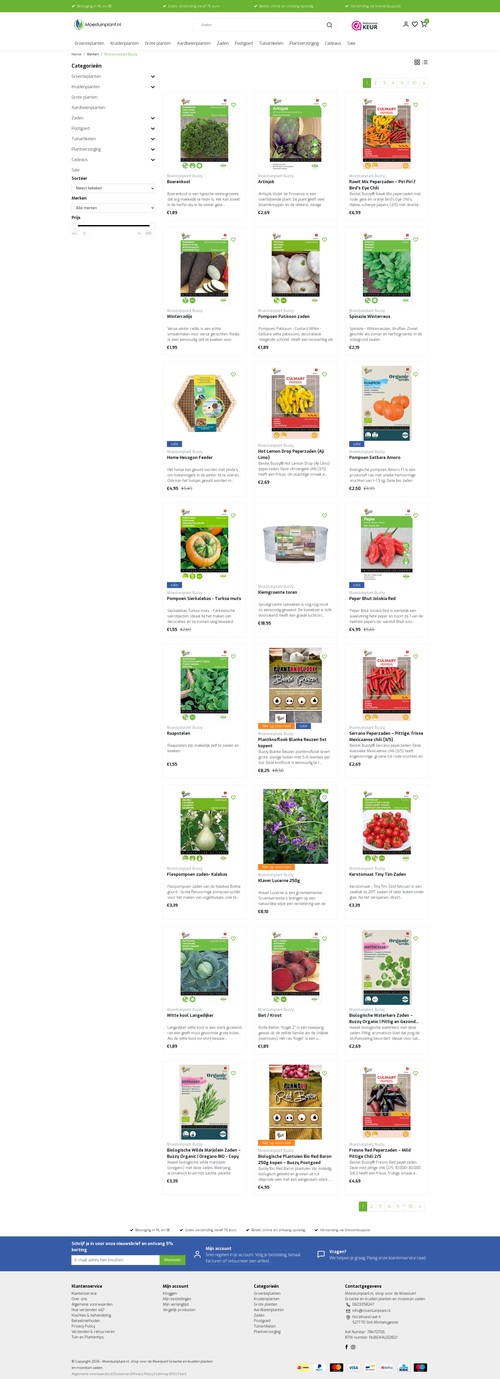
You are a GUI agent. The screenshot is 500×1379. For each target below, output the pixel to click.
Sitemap (162, 1374)
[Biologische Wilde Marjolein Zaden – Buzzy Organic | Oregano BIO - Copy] (204, 1102)
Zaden (223, 43)
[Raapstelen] (204, 685)
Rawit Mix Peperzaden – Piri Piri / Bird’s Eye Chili (382, 185)
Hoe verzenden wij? (88, 1309)
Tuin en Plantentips (88, 1337)
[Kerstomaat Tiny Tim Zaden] (386, 826)
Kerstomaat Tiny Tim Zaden (377, 874)
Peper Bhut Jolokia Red (372, 598)
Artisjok (266, 181)
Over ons (79, 1299)
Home (77, 54)
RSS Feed (178, 1374)
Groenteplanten (89, 43)
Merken (93, 54)
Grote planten (158, 43)
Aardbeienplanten (194, 43)
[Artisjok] (295, 133)
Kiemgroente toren (277, 592)
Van (74, 233)
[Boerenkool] (204, 133)
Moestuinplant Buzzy (121, 54)
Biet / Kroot (270, 1015)
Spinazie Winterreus (369, 316)
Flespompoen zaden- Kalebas (197, 874)
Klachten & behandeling (91, 1315)
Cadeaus (333, 43)
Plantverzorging (304, 43)
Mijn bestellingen (177, 1299)
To (139, 233)
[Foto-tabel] (417, 62)
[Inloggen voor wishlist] (233, 105)
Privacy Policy (83, 1326)
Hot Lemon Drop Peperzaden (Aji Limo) (291, 454)
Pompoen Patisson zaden (284, 316)
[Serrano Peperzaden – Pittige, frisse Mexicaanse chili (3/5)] (386, 685)
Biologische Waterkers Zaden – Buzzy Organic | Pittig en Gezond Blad (382, 1019)
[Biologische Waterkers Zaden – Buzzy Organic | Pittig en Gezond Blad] (386, 967)
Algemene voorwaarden (92, 1304)
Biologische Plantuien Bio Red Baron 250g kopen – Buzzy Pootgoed (295, 1159)
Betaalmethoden (86, 1320)
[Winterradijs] (204, 268)
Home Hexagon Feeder (190, 457)
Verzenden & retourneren (93, 1331)
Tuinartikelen (271, 43)
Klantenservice (84, 1293)
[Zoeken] (329, 25)
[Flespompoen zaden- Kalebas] (204, 826)
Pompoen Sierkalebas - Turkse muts (204, 598)
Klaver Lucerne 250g (279, 880)
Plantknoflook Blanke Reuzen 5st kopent (292, 743)
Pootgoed (244, 43)
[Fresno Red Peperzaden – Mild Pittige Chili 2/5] (386, 1102)
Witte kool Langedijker (190, 1015)
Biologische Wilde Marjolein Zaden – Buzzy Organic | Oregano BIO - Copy (204, 1153)
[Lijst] (425, 62)
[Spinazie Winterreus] (386, 268)
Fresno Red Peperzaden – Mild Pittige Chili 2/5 (380, 1153)
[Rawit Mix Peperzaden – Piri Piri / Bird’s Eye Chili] (386, 133)
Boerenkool (178, 181)
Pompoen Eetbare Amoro (375, 457)
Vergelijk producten (179, 1309)
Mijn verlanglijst (176, 1304)
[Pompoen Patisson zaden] (295, 268)
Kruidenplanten (124, 43)
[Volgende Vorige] (424, 83)
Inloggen (170, 1293)
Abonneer (172, 1259)
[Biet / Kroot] (295, 967)
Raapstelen (178, 733)
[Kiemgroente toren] (295, 544)
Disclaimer (121, 1374)
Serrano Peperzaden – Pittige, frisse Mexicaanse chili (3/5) (386, 736)
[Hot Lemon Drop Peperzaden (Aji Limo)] (295, 403)
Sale (351, 43)
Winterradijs (179, 316)
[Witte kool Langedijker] (204, 967)
